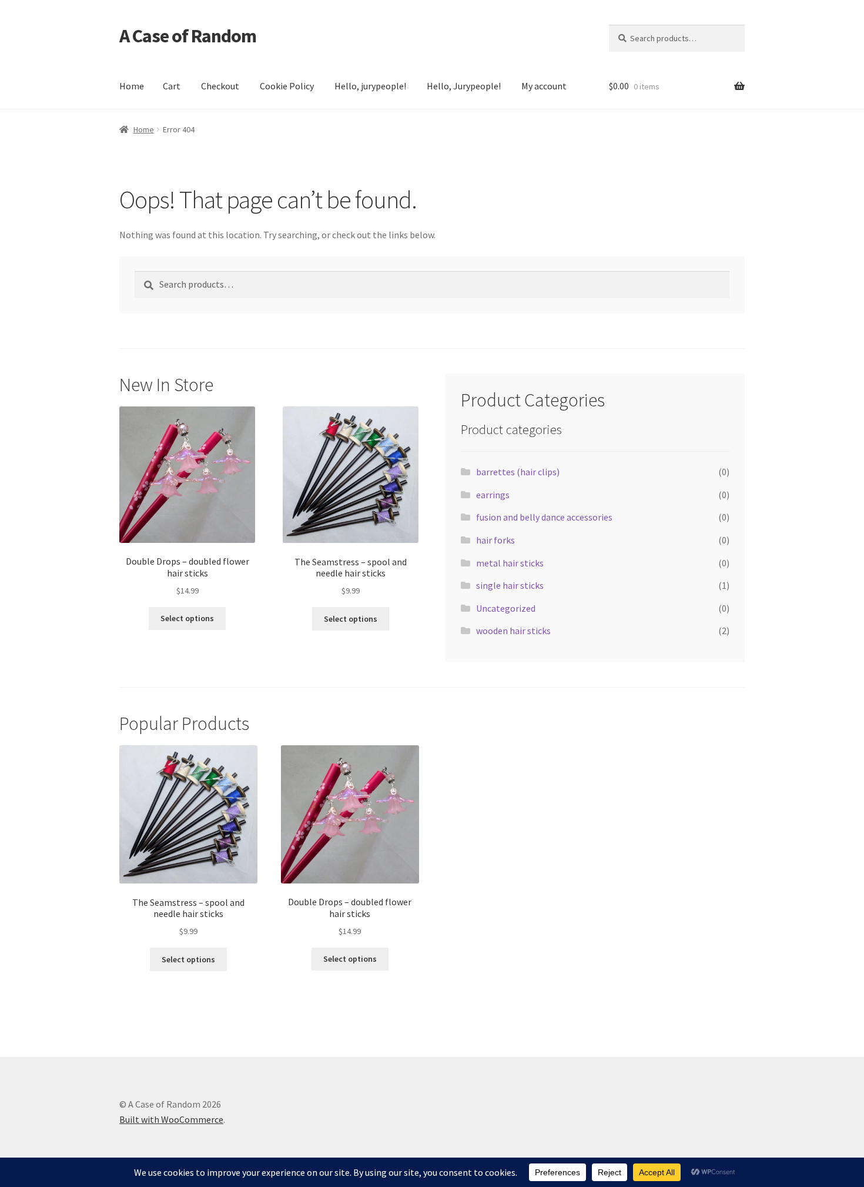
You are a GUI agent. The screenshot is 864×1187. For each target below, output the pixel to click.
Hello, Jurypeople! (464, 86)
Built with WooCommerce (171, 1119)
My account (544, 86)
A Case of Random (187, 36)
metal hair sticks (510, 563)
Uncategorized (505, 608)
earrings (493, 495)
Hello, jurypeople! (370, 86)
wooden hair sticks (513, 630)
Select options (187, 618)
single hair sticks (510, 585)
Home (131, 86)
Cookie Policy (287, 86)
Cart (171, 86)
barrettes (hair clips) (518, 472)
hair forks (495, 540)
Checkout (220, 86)
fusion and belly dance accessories (544, 517)
